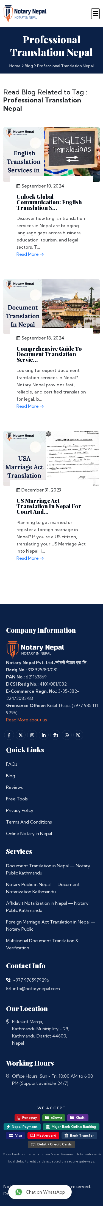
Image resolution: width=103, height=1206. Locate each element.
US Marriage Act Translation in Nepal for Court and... (48, 506)
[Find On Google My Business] (55, 735)
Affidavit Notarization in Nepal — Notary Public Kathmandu (47, 906)
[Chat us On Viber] (78, 735)
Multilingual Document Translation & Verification (42, 944)
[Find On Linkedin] (44, 735)
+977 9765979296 (31, 980)
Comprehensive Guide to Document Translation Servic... (49, 354)
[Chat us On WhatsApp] (67, 735)
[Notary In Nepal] (35, 649)
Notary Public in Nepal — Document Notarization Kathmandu (43, 888)
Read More (28, 254)
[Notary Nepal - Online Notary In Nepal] (25, 12)
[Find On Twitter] (21, 735)
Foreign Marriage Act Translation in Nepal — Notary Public (51, 925)
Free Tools (17, 799)
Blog (29, 66)
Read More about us (26, 719)
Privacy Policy (19, 810)
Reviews (14, 787)
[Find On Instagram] (32, 735)
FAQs (11, 764)
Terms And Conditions (29, 822)
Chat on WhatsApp (45, 1192)
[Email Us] (8, 988)
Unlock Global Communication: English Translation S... (49, 202)
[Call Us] (8, 980)
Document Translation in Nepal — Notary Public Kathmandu (48, 869)
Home (15, 66)
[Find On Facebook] (9, 735)
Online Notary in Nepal (29, 833)
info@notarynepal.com (36, 988)
